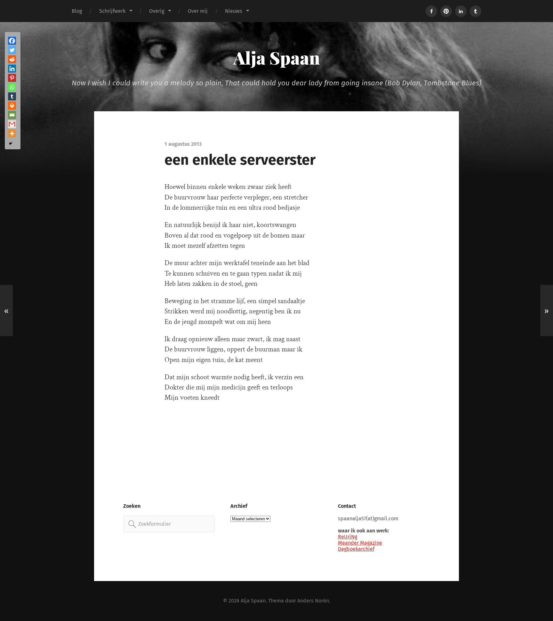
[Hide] (10, 143)
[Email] (12, 115)
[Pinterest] (12, 78)
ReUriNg (347, 537)
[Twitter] (12, 50)
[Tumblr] (12, 96)
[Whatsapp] (12, 87)
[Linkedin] (12, 69)
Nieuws (233, 11)
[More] (12, 134)
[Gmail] (12, 124)
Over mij (198, 11)
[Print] (12, 106)
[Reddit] (12, 59)
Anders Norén (313, 601)
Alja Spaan (276, 57)
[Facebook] (12, 41)
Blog (77, 11)
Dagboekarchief (356, 549)
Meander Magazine (360, 543)
